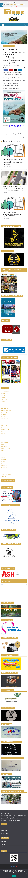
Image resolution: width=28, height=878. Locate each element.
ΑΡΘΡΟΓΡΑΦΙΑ (4, 399)
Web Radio (3, 841)
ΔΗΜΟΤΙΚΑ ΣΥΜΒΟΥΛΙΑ (6, 410)
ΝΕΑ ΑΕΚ (3, 433)
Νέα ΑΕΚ (3, 847)
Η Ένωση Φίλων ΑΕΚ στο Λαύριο (17, 137)
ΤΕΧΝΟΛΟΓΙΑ (4, 472)
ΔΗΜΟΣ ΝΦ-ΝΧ (4, 408)
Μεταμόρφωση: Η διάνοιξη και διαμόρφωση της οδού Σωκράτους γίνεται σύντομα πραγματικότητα (13, 188)
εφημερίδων (14, 384)
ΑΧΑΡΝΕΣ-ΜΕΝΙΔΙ (5, 404)
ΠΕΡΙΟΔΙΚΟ (3, 450)
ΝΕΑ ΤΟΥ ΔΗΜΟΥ (5, 440)
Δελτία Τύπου (4, 833)
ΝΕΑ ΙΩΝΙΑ (3, 435)
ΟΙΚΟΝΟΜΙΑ (4, 446)
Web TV (3, 844)
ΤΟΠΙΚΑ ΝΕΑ (4, 476)
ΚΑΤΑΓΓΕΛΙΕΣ (4, 425)
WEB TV (3, 395)
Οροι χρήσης (4, 830)
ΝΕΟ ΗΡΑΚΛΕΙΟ (4, 442)
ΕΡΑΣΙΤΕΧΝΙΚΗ (4, 421)
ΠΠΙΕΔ (2, 463)
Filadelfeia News (16, 65)
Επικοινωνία (4, 828)
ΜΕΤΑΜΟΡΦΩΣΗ (11, 46)
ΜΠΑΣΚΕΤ (3, 431)
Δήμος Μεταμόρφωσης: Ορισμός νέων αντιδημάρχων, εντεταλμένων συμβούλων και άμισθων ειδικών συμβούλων (14, 161)
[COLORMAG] (7, 813)
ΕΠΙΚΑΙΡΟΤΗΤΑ (4, 418)
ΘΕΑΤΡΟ (3, 423)
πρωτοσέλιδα (9, 384)
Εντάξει (14, 876)
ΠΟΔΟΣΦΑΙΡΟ (4, 457)
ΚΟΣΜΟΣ (3, 427)
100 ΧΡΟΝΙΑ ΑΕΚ (5, 391)
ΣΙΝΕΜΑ (3, 470)
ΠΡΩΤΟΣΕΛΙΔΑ (4, 465)
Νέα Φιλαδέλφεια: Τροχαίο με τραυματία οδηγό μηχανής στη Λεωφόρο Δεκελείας (13, 133)
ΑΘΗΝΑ (3, 397)
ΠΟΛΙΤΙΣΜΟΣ (4, 461)
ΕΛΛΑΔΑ (3, 416)
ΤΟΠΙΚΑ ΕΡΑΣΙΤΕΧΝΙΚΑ (6, 474)
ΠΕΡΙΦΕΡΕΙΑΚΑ (4, 455)
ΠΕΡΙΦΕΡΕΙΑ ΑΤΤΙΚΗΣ (5, 452)
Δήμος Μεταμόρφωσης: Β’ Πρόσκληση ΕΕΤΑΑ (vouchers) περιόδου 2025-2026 (12, 214)
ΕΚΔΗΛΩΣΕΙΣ (5, 46)
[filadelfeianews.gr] (3, 24)
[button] (1, 5)
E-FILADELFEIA (4, 393)
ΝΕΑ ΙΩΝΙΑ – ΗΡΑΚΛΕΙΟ (6, 438)
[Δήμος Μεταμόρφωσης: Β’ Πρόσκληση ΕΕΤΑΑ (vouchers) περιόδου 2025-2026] (14, 198)
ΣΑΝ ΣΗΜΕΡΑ (4, 467)
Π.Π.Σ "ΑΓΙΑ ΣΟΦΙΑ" (5, 448)
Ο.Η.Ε (2, 444)
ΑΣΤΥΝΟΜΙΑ (4, 401)
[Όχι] (26, 873)
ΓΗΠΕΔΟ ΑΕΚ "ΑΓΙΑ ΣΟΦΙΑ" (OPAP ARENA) (10, 406)
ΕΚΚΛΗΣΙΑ (3, 414)
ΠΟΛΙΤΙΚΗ (3, 459)
